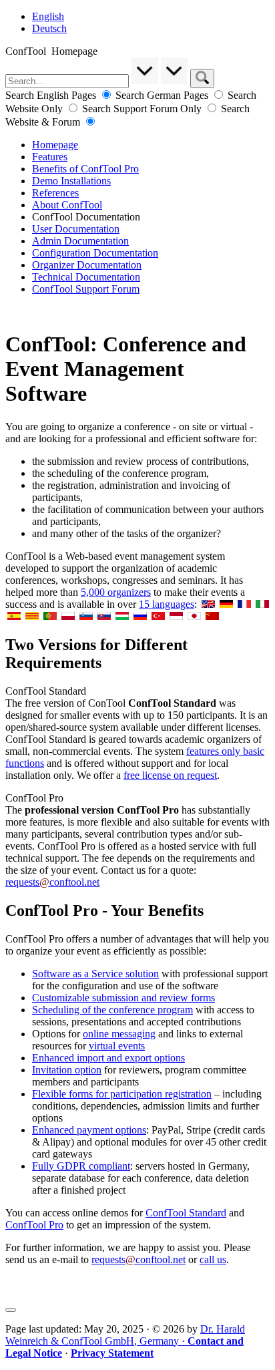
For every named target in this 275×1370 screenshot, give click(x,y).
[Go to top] (10, 1310)
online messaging (119, 1033)
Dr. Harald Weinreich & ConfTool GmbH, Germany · (125, 1341)
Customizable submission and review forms (123, 997)
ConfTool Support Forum (86, 289)
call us (213, 1259)
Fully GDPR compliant (81, 1166)
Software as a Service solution (95, 973)
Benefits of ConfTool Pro (85, 168)
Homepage (55, 144)
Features (49, 156)
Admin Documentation (80, 240)
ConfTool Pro (34, 1224)
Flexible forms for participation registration (122, 1093)
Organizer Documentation (87, 265)
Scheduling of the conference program (112, 1009)
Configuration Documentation (95, 253)
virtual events (117, 1045)
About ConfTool (67, 204)
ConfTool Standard (186, 1212)
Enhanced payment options (89, 1130)
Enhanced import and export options (108, 1057)
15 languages (166, 604)
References (55, 192)
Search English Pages (52, 95)
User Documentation (75, 228)
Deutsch (49, 28)
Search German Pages (163, 95)
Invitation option (66, 1069)
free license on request (170, 775)
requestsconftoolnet (52, 882)
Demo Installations (71, 180)
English (48, 16)
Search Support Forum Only (143, 108)
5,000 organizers (116, 592)
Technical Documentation (86, 277)
